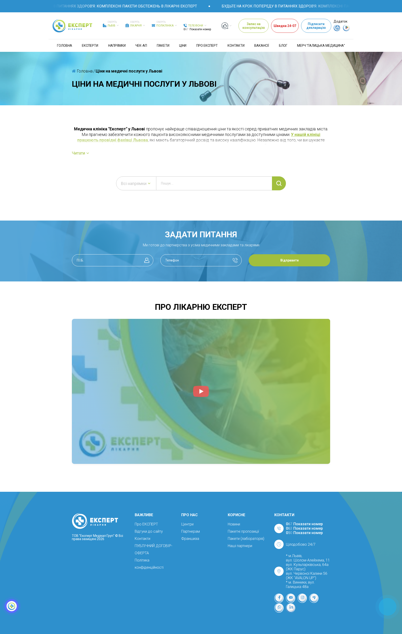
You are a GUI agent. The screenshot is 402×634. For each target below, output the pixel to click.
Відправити (289, 260)
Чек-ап (141, 45)
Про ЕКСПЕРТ (207, 45)
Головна (64, 45)
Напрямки (117, 45)
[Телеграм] (313, 598)
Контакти (236, 45)
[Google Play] (346, 30)
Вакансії (261, 45)
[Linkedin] (290, 608)
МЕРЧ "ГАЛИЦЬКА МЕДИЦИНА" (321, 45)
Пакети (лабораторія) (246, 538)
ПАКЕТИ (163, 45)
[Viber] (279, 608)
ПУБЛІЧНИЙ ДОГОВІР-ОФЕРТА (153, 549)
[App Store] (337, 30)
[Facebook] (279, 598)
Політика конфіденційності (149, 564)
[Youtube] (290, 598)
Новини (234, 524)
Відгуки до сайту (149, 531)
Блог (283, 45)
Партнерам (190, 531)
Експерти (90, 45)
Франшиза (190, 538)
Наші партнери (240, 546)
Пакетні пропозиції (243, 531)
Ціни (182, 45)
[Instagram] (302, 598)
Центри (187, 524)
